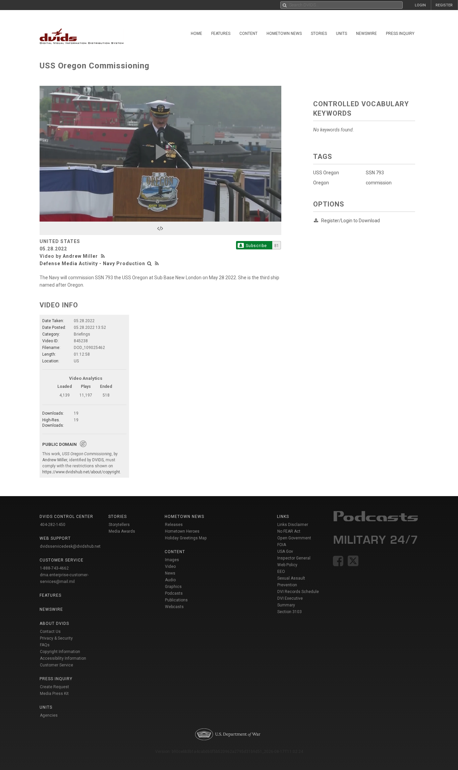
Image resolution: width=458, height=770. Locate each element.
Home (196, 33)
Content (248, 33)
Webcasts (174, 606)
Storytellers (119, 524)
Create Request (54, 687)
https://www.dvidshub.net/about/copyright (81, 472)
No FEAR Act (288, 531)
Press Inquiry (400, 33)
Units (341, 33)
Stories (319, 33)
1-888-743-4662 (54, 568)
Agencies (49, 715)
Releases (174, 524)
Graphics (173, 586)
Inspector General (293, 558)
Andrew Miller (80, 256)
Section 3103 (289, 611)
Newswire (366, 33)
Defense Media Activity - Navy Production (92, 263)
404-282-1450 (52, 524)
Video (170, 566)
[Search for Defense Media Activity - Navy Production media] (150, 263)
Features (220, 33)
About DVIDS (54, 623)
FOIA (281, 544)
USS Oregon (326, 172)
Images (172, 559)
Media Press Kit (54, 693)
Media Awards (122, 531)
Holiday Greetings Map (186, 538)
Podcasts (174, 593)
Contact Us (50, 631)
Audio (170, 580)
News (170, 573)
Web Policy (287, 564)
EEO (281, 571)
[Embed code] (160, 228)
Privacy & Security (56, 638)
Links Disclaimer (292, 524)
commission (379, 182)
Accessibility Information (63, 658)
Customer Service (56, 665)
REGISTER (444, 5)
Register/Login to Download (350, 220)
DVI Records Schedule (298, 591)
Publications (176, 600)
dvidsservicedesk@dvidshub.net (70, 546)
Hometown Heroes (182, 531)
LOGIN (420, 5)
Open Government (294, 538)
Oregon (321, 182)
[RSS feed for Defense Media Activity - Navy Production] (157, 263)
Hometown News (284, 33)
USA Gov (285, 551)
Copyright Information (60, 651)
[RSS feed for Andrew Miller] (103, 256)
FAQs (45, 645)
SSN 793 (375, 172)
